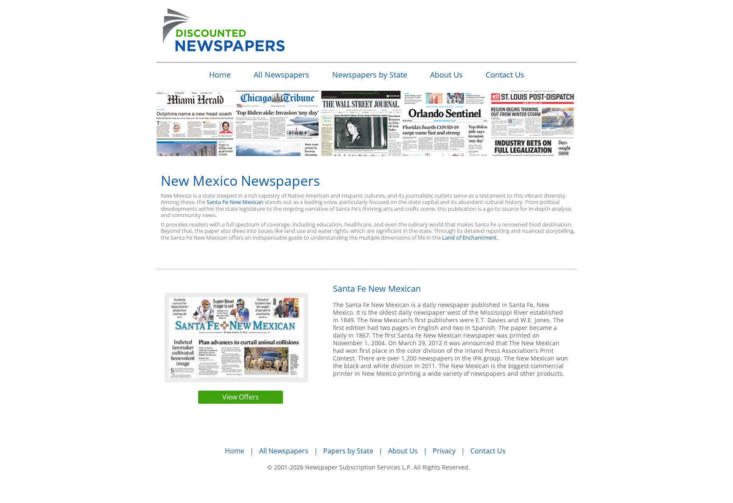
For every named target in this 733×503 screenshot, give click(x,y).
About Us (446, 75)
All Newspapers (281, 75)
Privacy (444, 450)
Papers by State (348, 450)
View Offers (240, 397)
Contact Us (505, 75)
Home (220, 75)
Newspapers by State (369, 75)
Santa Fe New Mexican (235, 202)
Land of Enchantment (469, 237)
